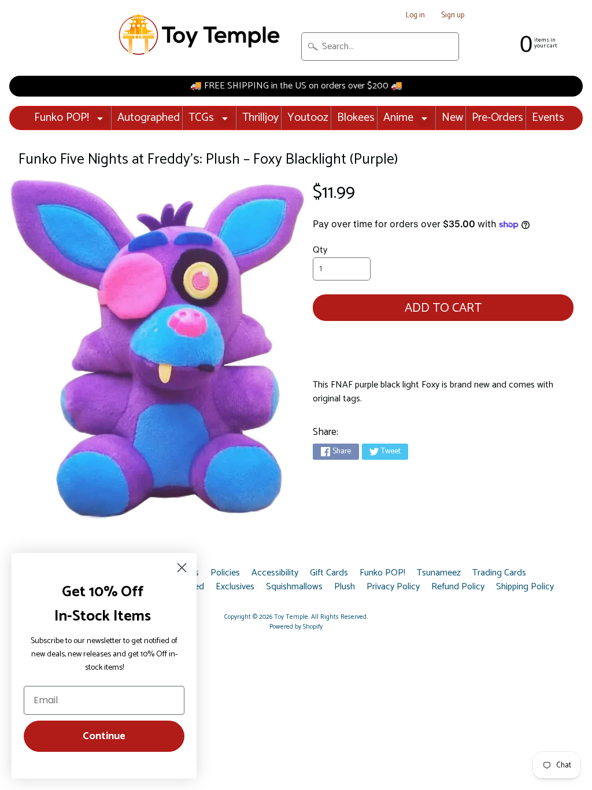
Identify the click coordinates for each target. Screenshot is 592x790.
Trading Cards (499, 573)
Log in (415, 16)
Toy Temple (291, 617)
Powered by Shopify (296, 627)
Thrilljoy (260, 117)
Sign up (452, 16)
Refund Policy (457, 587)
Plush (344, 587)
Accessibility (274, 573)
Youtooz (307, 117)
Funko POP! (61, 117)
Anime (398, 117)
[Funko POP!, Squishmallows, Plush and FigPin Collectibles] (200, 35)
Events (548, 117)
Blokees (356, 117)
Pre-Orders (497, 117)
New (452, 117)
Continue (104, 736)
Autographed (148, 117)
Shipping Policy (525, 587)
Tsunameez (439, 573)
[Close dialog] (182, 568)
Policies (225, 573)
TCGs (201, 117)
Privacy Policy (393, 587)
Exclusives (235, 587)
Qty (320, 250)
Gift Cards (329, 573)
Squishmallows (294, 587)
